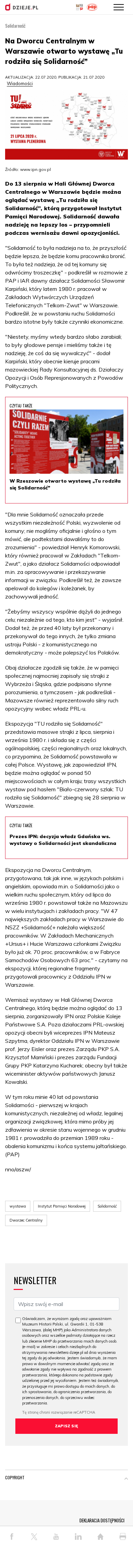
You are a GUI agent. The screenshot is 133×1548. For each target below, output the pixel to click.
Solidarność (107, 1206)
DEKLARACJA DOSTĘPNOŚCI (101, 1520)
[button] (126, 1479)
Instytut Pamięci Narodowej (62, 1206)
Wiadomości (20, 83)
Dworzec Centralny (26, 1220)
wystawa (18, 1206)
